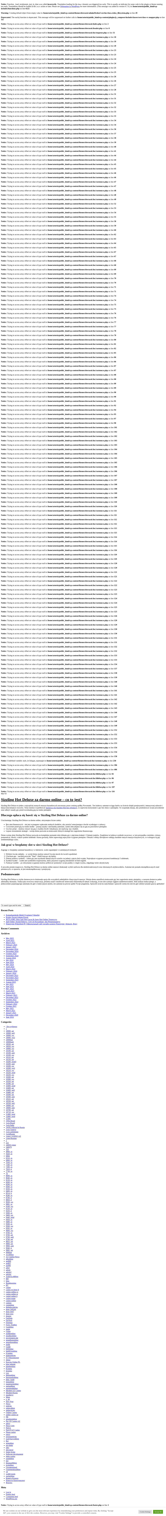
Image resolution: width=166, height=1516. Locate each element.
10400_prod (10, 1086)
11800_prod (10, 1116)
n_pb (8, 1399)
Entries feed (10, 1494)
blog (7, 1281)
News (8, 1404)
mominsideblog (12, 1388)
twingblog (10, 1465)
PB (7, 1417)
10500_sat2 (10, 1097)
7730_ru (9, 1171)
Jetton (8, 1360)
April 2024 (10, 967)
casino (8, 1287)
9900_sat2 (10, 1246)
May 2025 (10, 938)
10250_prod (10, 1073)
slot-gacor (9, 1450)
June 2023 (10, 986)
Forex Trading (11, 1325)
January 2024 (11, 973)
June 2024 (10, 962)
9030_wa (9, 1202)
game (8, 1329)
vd (7, 1472)
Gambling (9, 1327)
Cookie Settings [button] (145, 1512)
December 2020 (12, 1015)
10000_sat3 (10, 1033)
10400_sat (10, 1088)
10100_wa (10, 1055)
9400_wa (9, 1215)
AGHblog (10, 1255)
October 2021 (11, 1006)
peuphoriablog (11, 1419)
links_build (10, 1380)
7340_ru (9, 1165)
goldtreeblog (10, 1334)
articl (8, 1268)
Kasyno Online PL (13, 1362)
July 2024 (9, 960)
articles (8, 1274)
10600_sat (10, 1105)
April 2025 (10, 940)
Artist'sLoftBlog (12, 1277)
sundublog (10, 1459)
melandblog (10, 1386)
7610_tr (9, 1169)
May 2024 (10, 965)
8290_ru (9, 1184)
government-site (12, 1338)
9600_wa (9, 1230)
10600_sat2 (10, 1108)
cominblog (10, 1305)
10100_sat (10, 1051)
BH (7, 1279)
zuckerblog (10, 1476)
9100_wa (9, 1206)
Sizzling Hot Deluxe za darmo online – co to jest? (41, 799)
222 (7, 1143)
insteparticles (11, 1355)
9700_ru (9, 1233)
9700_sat (9, 1235)
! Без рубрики (11, 1027)
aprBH (8, 1261)
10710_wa (10, 1112)
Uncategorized (11, 1467)
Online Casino (11, 1412)
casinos (8, 1303)
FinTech (9, 1320)
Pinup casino (11, 1432)
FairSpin (9, 1318)
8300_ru (9, 1187)
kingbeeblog (10, 1366)
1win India (10, 1125)
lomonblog (10, 1382)
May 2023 (10, 989)
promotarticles (11, 1437)
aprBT (8, 1263)
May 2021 (10, 1008)
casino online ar (12, 1294)
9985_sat (9, 1250)
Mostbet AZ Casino (13, 1391)
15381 (8, 1119)
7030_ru (9, 1162)
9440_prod (10, 1217)
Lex (7, 1373)
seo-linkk (9, 1445)
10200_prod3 (11, 1062)
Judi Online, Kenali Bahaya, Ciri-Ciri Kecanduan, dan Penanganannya (33, 922)
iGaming (9, 1353)
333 (7, 1149)
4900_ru (9, 1152)
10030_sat (10, 1044)
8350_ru (9, 1189)
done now (9, 1314)
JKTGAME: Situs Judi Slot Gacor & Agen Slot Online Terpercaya (31, 919)
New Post (9, 1402)
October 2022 (11, 1000)
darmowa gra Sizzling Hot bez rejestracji (61, 808)
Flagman (9, 1323)
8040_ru (9, 1178)
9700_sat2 (10, 1237)
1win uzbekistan (12, 1132)
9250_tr (9, 1211)
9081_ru (9, 1204)
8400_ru (9, 1191)
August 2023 (11, 982)
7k (7, 1173)
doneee (8, 1316)
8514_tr (9, 1193)
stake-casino (10, 1456)
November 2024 (12, 951)
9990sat (9, 1252)
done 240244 (11, 1309)
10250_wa (10, 1075)
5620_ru (9, 1154)
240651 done (11, 1145)
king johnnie (10, 1364)
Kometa (9, 1369)
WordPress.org (11, 1499)
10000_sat (10, 1031)
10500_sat (10, 1095)
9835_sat (9, 1241)
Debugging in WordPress (70, 6)
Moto (8, 1397)
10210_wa (10, 1070)
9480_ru (9, 1222)
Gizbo (8, 1331)
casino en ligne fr (12, 1290)
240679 (9, 1147)
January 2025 (11, 947)
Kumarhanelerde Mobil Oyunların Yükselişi (22, 915)
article (8, 1270)
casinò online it (11, 1296)
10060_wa (10, 1048)
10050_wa (10, 1046)
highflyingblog (11, 1351)
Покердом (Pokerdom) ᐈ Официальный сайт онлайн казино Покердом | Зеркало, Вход (41, 924)
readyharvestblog (12, 1439)
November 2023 (12, 978)
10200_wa (10, 1066)
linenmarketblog (12, 1377)
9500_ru (9, 1224)
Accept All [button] (158, 1512)
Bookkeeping (11, 1283)
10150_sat (10, 1059)
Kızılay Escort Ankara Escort (17, 917)
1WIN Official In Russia (15, 1127)
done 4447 (10, 1312)
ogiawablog (10, 1408)
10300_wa (10, 1079)
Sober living (10, 1452)
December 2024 (12, 949)
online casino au (12, 1415)
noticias (9, 1406)
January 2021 (11, 1013)
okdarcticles (10, 1410)
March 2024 (10, 969)
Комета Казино (12, 1478)
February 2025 (11, 945)
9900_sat (9, 1244)
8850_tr (9, 1200)
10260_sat (10, 1077)
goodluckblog (11, 1336)
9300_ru (9, 1213)
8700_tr (9, 1198)
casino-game (10, 1298)
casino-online (11, 1301)
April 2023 (10, 991)
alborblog (9, 1259)
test (7, 1461)
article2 (8, 1272)
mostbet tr (9, 1395)
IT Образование (12, 1358)
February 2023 (11, 995)
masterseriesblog (12, 1384)
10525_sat (10, 1099)
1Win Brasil (10, 1121)
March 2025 (10, 943)
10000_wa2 (10, 1037)
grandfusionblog (12, 1340)
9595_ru (9, 1228)
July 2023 (9, 984)
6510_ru (9, 1158)
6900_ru (9, 1160)
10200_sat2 (10, 1064)
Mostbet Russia (12, 1393)
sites (7, 1448)
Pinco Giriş (10, 1426)
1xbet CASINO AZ (13, 1136)
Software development (14, 1454)
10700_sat (10, 1110)
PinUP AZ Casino (13, 1430)
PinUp (8, 1428)
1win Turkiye (11, 1130)
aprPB (8, 1266)
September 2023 (12, 980)
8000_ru (9, 1176)
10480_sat (10, 1092)
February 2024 (11, 971)
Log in (8, 1492)
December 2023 (12, 975)
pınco (8, 1434)
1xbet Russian (11, 1138)
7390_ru (9, 1167)
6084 (8, 1156)
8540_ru (9, 1195)
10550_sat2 (10, 1103)
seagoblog (10, 1443)
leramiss (9, 1371)
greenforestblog (12, 1342)
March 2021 (10, 1011)
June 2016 (10, 1017)
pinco (8, 1423)
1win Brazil (10, 1123)
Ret (7, 1441)
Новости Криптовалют (15, 1480)
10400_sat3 (10, 1090)
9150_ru (9, 1209)
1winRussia (10, 1134)
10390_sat (10, 1084)
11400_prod (10, 1114)
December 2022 (12, 997)
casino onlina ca (12, 1292)
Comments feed (12, 1497)
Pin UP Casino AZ (13, 1421)
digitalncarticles (12, 1307)
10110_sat (10, 1057)
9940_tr (9, 1248)
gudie (8, 1344)
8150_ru (9, 1180)
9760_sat (9, 1239)
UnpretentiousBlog (13, 1469)
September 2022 (12, 1002)
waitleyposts (10, 1474)
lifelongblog (10, 1375)
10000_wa (10, 1035)
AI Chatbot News (12, 1257)
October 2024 (11, 954)
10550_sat (10, 1101)
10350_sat (10, 1081)
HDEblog (9, 1349)
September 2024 (12, 956)
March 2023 (10, 993)
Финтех (9, 1483)
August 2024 (11, 958)
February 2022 (11, 1004)
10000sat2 (10, 1042)
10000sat (9, 1040)
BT (7, 1285)
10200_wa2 (10, 1068)
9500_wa (9, 1226)
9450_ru (9, 1220)
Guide (8, 1347)
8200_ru (9, 1182)
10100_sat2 (10, 1053)
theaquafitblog (11, 1463)
